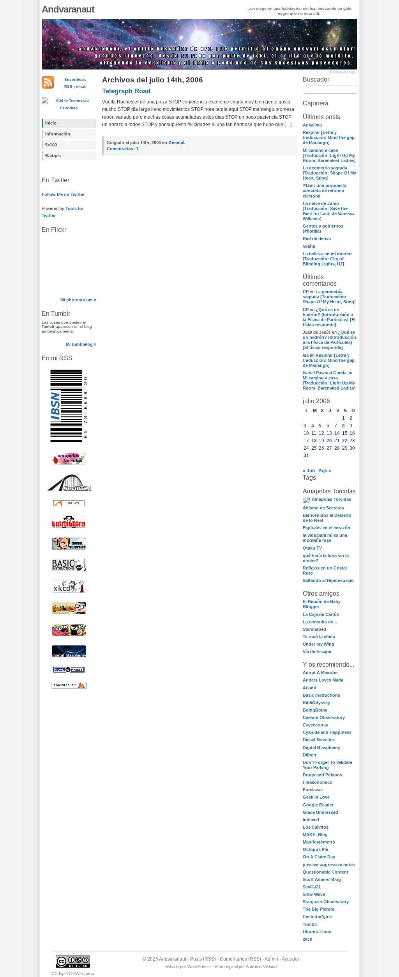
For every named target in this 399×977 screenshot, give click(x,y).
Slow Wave (314, 894)
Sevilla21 (312, 886)
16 (352, 433)
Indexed (311, 819)
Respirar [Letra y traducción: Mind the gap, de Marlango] (329, 137)
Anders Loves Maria (323, 680)
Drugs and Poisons (322, 774)
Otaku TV (312, 548)
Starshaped (314, 629)
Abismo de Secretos (323, 507)
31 (306, 455)
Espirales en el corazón (326, 527)
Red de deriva (317, 238)
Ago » (324, 470)
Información (57, 134)
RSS (68, 86)
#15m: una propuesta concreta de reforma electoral (324, 190)
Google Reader (318, 805)
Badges (53, 155)
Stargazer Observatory (326, 901)
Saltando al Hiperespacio (328, 580)
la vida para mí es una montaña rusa (325, 538)
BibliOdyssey (316, 702)
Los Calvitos (315, 827)
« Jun (309, 470)
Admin (271, 959)
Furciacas (313, 789)
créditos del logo (342, 72)
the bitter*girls (317, 916)
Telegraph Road (126, 91)
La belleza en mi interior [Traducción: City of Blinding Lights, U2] (327, 258)
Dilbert (309, 755)
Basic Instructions (321, 695)
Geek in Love (316, 797)
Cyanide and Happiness (327, 732)
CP (306, 291)
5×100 (51, 144)
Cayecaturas (315, 725)
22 (345, 440)
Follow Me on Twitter (63, 194)
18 (314, 440)
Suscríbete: (75, 79)
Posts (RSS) (203, 959)
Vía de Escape (317, 651)
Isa (306, 355)
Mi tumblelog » (81, 344)
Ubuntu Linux (317, 931)
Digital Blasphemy (321, 747)
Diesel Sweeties (319, 739)
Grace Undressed (320, 812)
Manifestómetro (319, 842)
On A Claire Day (319, 856)
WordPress (198, 966)
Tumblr (48, 326)
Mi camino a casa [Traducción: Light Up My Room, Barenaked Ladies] (329, 155)
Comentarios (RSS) (240, 959)
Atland (309, 687)
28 (337, 448)
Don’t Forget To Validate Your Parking (327, 765)
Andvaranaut (68, 9)
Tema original (225, 966)
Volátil (309, 246)
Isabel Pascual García (324, 372)
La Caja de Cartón (321, 614)
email (81, 86)
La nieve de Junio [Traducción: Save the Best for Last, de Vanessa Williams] (329, 211)
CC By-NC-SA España (72, 973)
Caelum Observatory (324, 717)
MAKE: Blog (315, 834)
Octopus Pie (315, 849)
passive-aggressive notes (329, 864)
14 (337, 433)
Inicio (50, 123)
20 (329, 440)
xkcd (307, 939)
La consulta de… (320, 621)
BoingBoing (315, 710)
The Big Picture (318, 909)
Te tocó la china (319, 636)
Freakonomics (317, 782)
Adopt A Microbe (320, 672)
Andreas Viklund (261, 966)
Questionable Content (325, 872)
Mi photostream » (78, 299)
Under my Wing (318, 644)
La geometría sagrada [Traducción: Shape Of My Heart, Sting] (329, 173)
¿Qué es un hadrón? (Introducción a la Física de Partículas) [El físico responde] (329, 317)
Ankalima (312, 125)
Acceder (290, 959)
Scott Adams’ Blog (322, 879)
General (176, 142)
